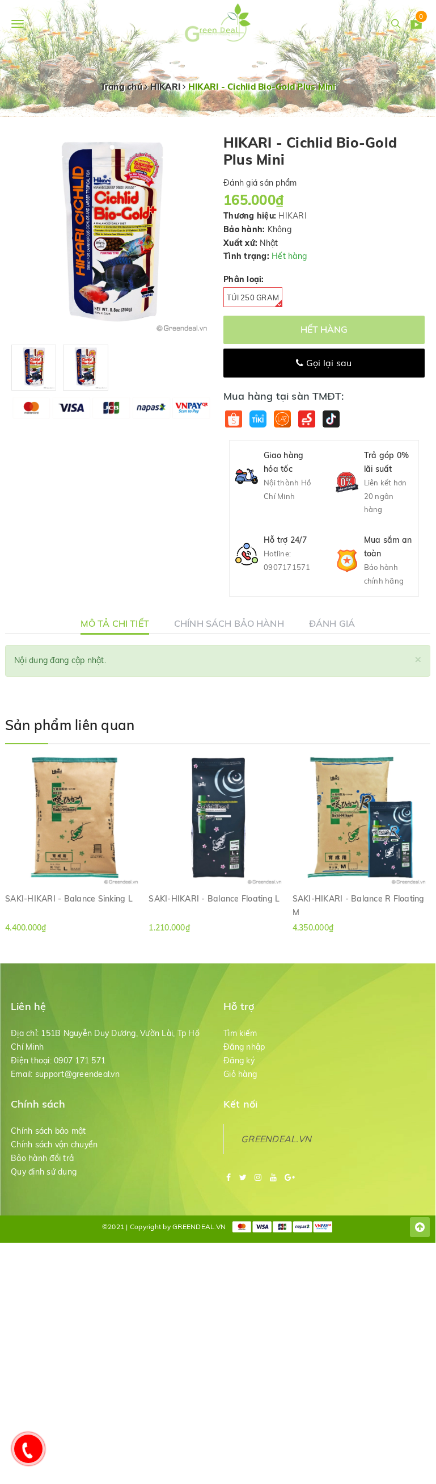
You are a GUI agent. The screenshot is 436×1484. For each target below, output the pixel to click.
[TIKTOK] (331, 419)
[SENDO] (306, 419)
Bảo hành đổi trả (42, 1158)
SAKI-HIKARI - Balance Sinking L (69, 899)
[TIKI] (258, 419)
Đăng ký (239, 1060)
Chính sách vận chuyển (54, 1144)
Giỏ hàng (240, 1074)
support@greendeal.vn (77, 1074)
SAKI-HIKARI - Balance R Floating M (359, 905)
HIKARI (292, 216)
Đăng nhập (244, 1047)
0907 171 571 (79, 1060)
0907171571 (287, 567)
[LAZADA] (282, 419)
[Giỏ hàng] (416, 25)
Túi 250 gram (253, 297)
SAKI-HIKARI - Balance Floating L (214, 899)
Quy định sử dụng (44, 1172)
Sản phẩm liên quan (69, 724)
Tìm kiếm (240, 1033)
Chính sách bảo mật (48, 1131)
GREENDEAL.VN (276, 1139)
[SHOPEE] (233, 419)
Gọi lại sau (328, 362)
